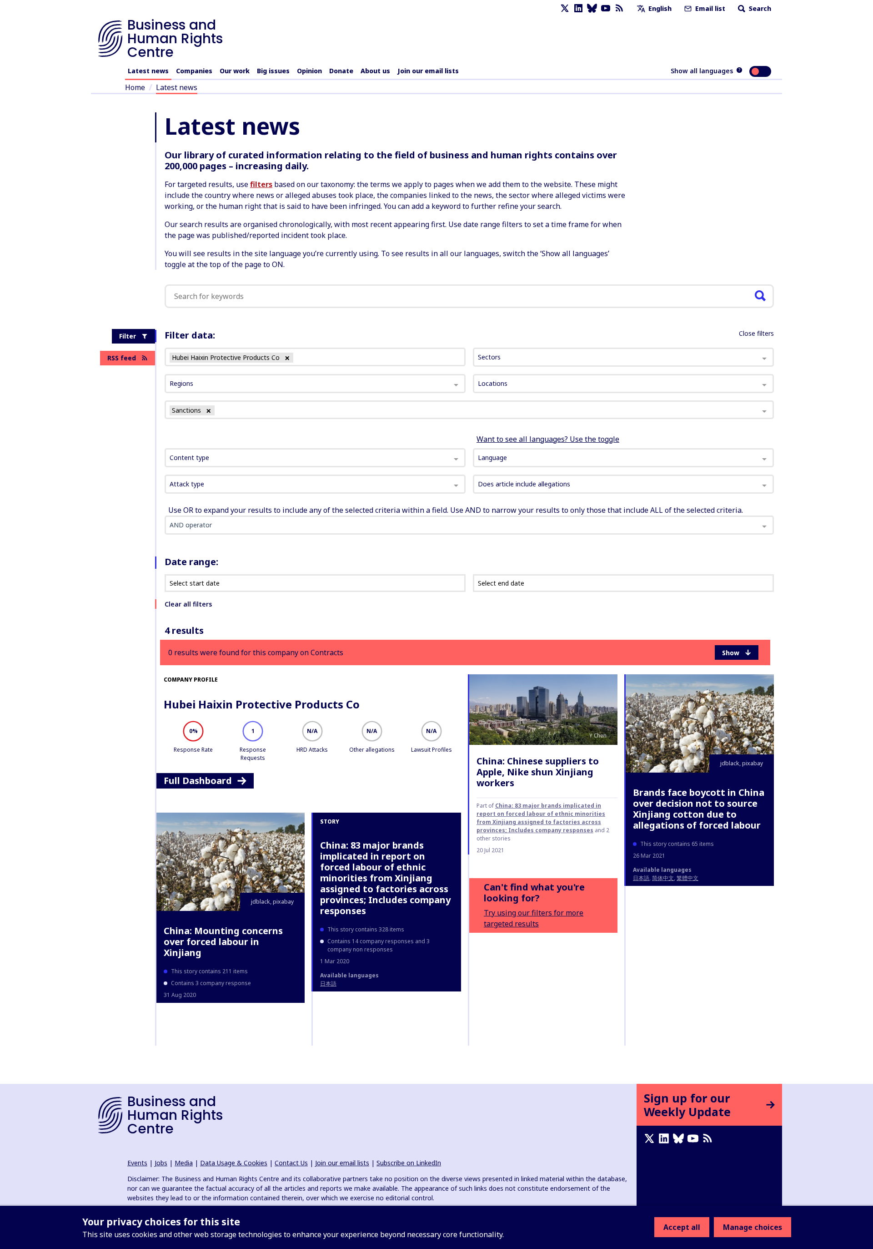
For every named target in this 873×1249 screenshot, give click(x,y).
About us (375, 70)
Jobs (161, 1162)
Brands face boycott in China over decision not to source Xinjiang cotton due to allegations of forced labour (698, 808)
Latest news (148, 70)
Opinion (309, 70)
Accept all (681, 1227)
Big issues (273, 70)
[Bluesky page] (592, 8)
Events (137, 1162)
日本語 (641, 878)
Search (759, 8)
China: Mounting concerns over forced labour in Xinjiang (223, 942)
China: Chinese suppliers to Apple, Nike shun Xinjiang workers (538, 772)
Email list (709, 8)
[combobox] (315, 457)
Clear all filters (188, 604)
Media (184, 1162)
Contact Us (291, 1162)
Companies (194, 70)
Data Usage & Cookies (233, 1162)
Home (135, 87)
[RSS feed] (619, 8)
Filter (127, 336)
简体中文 (663, 878)
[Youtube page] (605, 8)
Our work (235, 70)
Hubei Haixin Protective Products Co (262, 704)
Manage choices (752, 1227)
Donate (341, 70)
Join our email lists (428, 70)
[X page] (564, 8)
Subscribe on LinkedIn (408, 1162)
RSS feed (121, 358)
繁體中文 (687, 878)
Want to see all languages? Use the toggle (548, 439)
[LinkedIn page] (578, 8)
